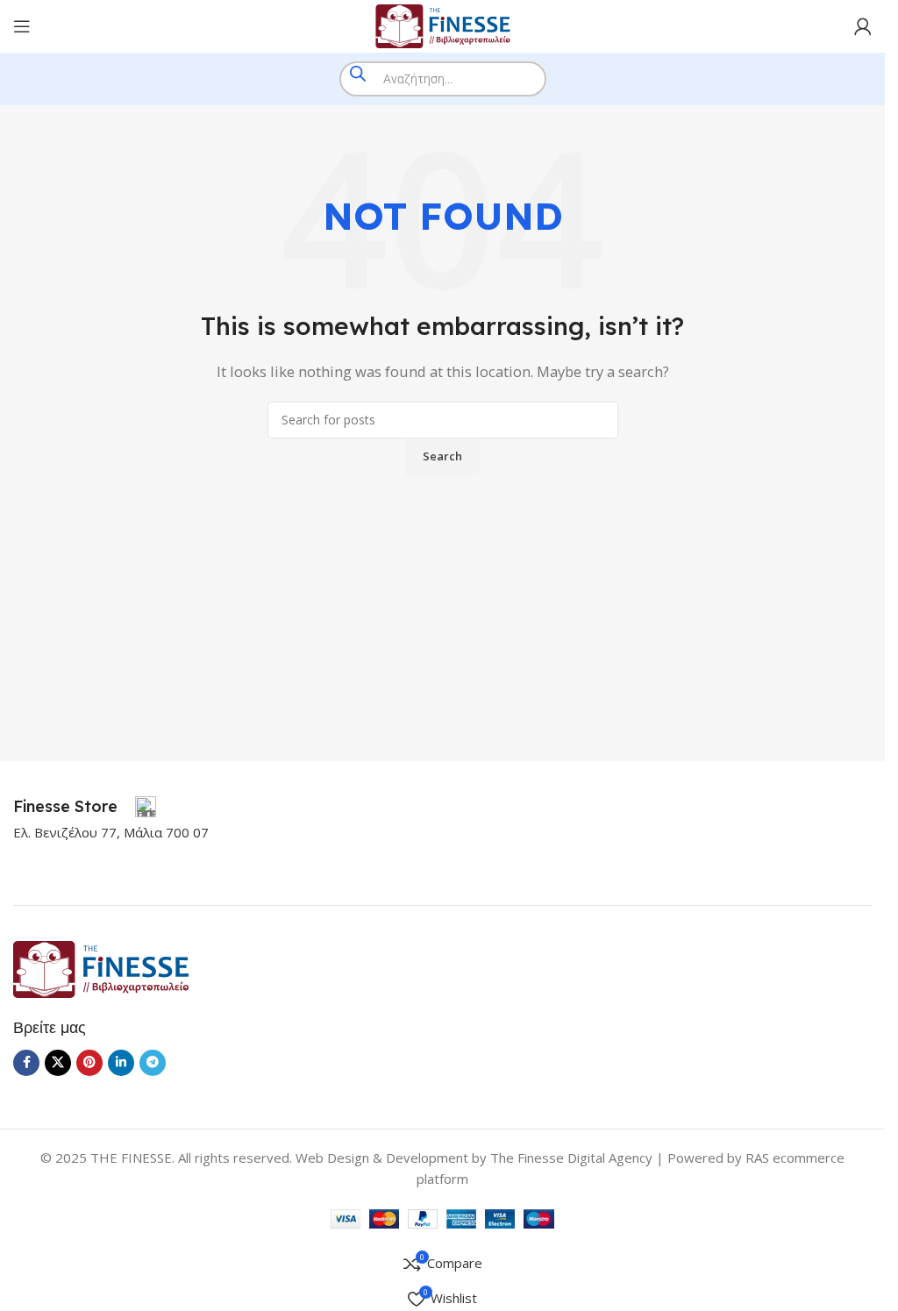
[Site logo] (443, 24)
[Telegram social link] (152, 1063)
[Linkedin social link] (121, 1063)
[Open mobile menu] (21, 26)
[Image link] (101, 967)
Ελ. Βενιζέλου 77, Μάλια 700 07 (111, 832)
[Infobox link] (84, 806)
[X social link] (58, 1063)
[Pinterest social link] (89, 1063)
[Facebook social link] (26, 1063)
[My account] (862, 26)
